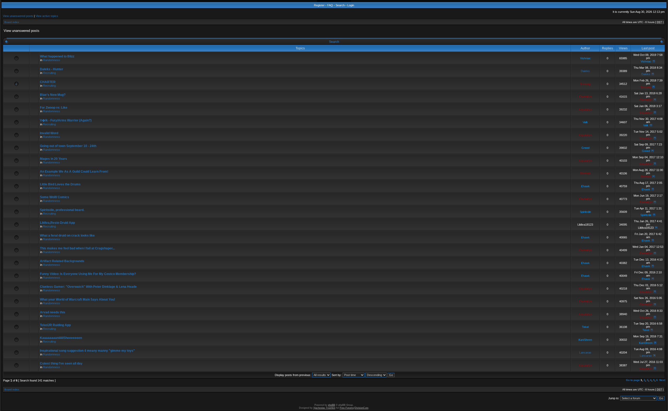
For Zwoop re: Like (53, 107)
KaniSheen (585, 339)
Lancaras (585, 352)
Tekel (585, 326)
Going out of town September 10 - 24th (68, 146)
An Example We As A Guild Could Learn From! (74, 171)
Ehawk (585, 186)
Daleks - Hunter (51, 69)
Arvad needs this (52, 312)
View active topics (46, 15)
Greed (585, 147)
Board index (11, 22)
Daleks (585, 71)
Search (340, 5)
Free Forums (347, 408)
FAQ (330, 5)
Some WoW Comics (54, 197)
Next (662, 380)
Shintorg (585, 83)
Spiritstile (585, 211)
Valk (585, 122)
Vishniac (585, 58)
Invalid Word (49, 133)
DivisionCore (361, 408)
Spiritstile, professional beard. (62, 210)
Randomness (51, 60)
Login (350, 5)
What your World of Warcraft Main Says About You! (77, 299)
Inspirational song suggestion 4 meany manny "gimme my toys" (87, 351)
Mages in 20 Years (53, 159)
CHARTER (48, 82)
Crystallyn (585, 96)
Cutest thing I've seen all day (61, 363)
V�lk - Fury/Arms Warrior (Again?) (66, 120)
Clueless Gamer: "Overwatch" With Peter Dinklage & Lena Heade (88, 287)
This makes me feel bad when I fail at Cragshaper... (77, 248)
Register (319, 5)
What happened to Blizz (57, 56)
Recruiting (49, 72)
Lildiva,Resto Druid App (57, 223)
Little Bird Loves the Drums (60, 184)
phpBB (331, 405)
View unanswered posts (18, 15)
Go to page (633, 380)
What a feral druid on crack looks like (67, 235)
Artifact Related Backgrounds (62, 261)
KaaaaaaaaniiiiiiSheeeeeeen (61, 338)
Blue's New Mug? (52, 95)
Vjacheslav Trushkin (324, 408)
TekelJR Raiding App (55, 325)
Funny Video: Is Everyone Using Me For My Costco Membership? (88, 274)
